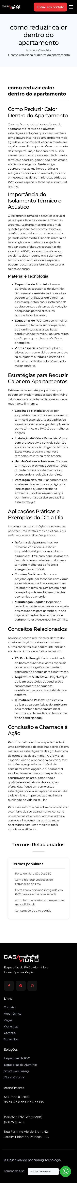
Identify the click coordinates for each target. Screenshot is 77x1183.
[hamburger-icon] (71, 7)
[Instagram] (32, 986)
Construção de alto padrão (33, 910)
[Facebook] (9, 986)
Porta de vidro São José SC (33, 873)
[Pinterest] (21, 986)
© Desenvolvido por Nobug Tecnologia (32, 1160)
